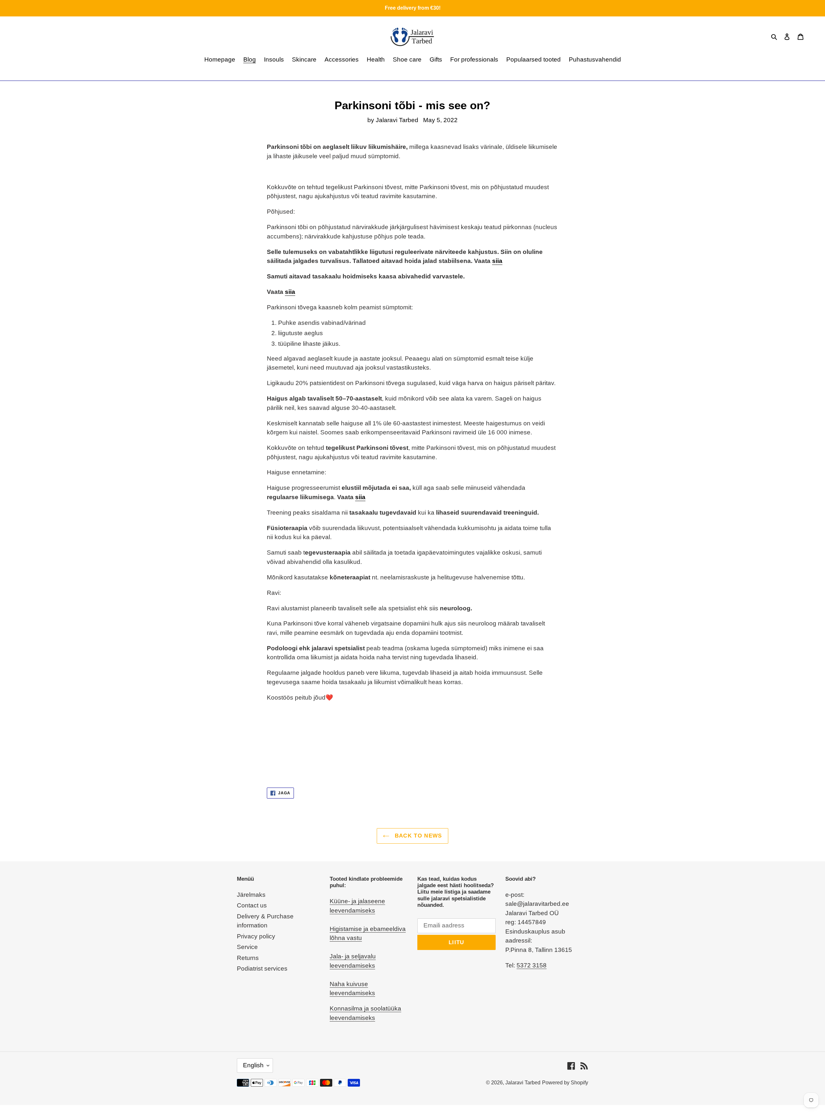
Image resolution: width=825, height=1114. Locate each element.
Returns (248, 957)
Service (247, 947)
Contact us (252, 905)
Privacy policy (256, 936)
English (253, 1065)
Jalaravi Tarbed (522, 1082)
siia (497, 260)
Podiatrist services (262, 968)
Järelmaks (251, 894)
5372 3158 (532, 965)
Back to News (417, 836)
